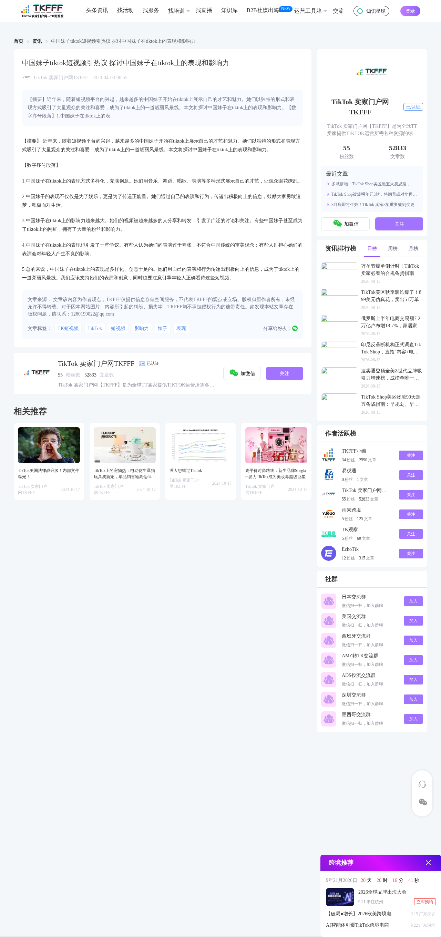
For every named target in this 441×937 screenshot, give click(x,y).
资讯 (37, 41)
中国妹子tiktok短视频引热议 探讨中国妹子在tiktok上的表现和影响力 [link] (123, 41)
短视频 (118, 328)
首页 (18, 41)
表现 (181, 328)
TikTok (95, 328)
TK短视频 (68, 328)
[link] (18, 41)
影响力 (141, 328)
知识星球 (376, 11)
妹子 (162, 328)
